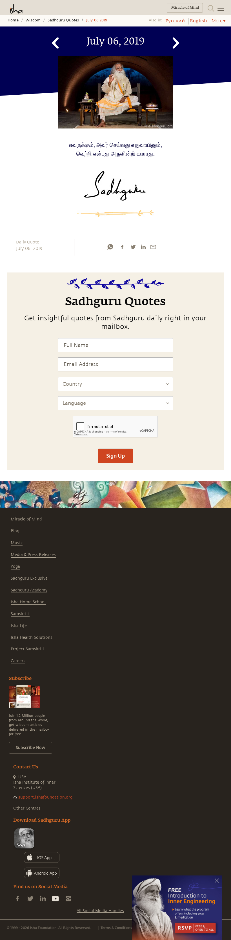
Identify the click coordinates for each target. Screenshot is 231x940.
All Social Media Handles (100, 911)
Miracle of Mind (26, 519)
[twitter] (133, 247)
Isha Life (19, 626)
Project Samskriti (28, 649)
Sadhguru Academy (29, 590)
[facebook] (122, 247)
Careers (18, 661)
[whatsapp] (110, 247)
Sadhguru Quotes (63, 20)
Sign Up (115, 455)
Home (13, 20)
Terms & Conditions (116, 927)
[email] (153, 247)
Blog (15, 531)
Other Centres (27, 808)
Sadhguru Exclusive (29, 578)
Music (17, 543)
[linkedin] (143, 247)
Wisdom (33, 20)
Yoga (15, 566)
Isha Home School (28, 602)
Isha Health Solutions (31, 637)
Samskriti (20, 614)
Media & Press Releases (33, 555)
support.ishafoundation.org (45, 797)
